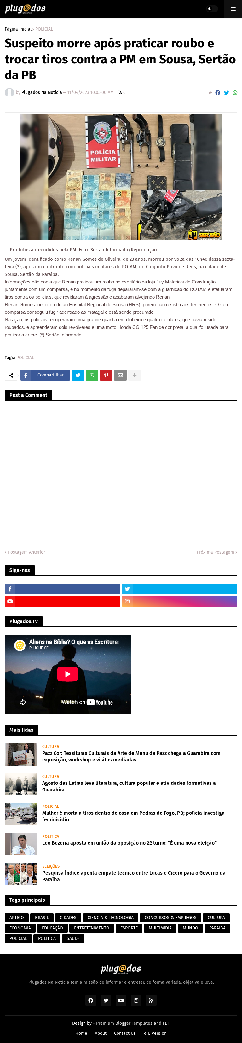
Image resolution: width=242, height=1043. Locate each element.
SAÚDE (73, 938)
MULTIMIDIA (160, 928)
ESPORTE (129, 928)
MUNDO (190, 928)
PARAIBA (217, 928)
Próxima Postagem (215, 552)
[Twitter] (226, 93)
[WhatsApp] (235, 93)
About (101, 1033)
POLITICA (47, 938)
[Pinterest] (106, 375)
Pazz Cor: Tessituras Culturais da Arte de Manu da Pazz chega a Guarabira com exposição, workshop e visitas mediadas (131, 756)
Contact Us (125, 1033)
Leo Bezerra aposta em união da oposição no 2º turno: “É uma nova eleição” (129, 843)
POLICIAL (44, 29)
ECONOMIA (20, 928)
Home (81, 1033)
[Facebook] (217, 93)
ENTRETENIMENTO (91, 928)
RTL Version (155, 1033)
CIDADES (68, 917)
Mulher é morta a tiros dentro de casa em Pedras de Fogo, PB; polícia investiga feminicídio (133, 816)
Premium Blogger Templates (124, 1023)
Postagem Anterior (26, 552)
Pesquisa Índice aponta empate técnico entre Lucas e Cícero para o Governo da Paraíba (134, 876)
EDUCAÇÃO (52, 928)
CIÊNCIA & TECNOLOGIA (111, 917)
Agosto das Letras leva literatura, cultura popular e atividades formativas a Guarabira (129, 786)
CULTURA (216, 917)
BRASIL (42, 917)
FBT (166, 1023)
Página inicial (18, 29)
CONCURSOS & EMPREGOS (171, 917)
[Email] (120, 375)
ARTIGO (16, 917)
